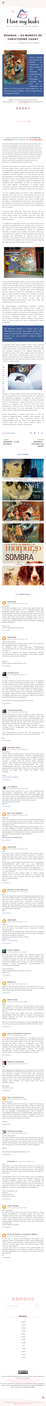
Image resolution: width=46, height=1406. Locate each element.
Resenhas (36, 43)
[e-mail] (32, 1299)
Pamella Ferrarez (15, 1062)
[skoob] (28, 1299)
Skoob (16, 102)
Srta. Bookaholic (15, 1097)
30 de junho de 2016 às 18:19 (17, 849)
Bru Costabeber (14, 813)
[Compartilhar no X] (31, 433)
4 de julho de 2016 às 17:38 (17, 1063)
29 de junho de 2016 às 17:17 (17, 674)
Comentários (10, 433)
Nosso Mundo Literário (10, 777)
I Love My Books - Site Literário (27, 1402)
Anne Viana (12, 1000)
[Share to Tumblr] (42, 433)
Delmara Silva (14, 747)
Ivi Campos (12, 787)
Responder (6, 630)
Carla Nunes (13, 1206)
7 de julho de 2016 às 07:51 (17, 1236)
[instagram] (13, 1299)
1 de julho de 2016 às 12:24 (17, 921)
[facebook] (17, 1299)
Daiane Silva (13, 673)
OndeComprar (23, 104)
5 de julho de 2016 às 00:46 (17, 1133)
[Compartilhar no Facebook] (35, 433)
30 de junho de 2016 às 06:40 (17, 749)
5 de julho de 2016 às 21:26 (25, 1161)
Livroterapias (12, 940)
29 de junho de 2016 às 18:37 (17, 712)
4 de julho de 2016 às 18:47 (17, 1099)
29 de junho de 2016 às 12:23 (17, 639)
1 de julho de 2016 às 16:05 (17, 952)
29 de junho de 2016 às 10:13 (17, 603)
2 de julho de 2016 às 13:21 (17, 1035)
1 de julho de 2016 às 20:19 (17, 984)
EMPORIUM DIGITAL (27, 1403)
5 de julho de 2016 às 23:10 (17, 1208)
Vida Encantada (21, 121)
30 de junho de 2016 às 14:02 (17, 815)
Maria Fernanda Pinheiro (19, 1033)
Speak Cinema (13, 950)
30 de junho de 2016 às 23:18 (17, 891)
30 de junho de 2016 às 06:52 (17, 788)
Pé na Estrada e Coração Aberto (22, 1234)
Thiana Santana (14, 710)
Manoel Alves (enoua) (17, 890)
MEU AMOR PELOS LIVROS (11, 802)
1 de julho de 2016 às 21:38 (17, 1001)
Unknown (11, 602)
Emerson (11, 982)
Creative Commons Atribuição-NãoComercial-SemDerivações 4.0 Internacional (23, 1381)
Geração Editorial (25, 43)
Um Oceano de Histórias (12, 837)
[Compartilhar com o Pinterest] (38, 433)
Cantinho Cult (7, 1088)
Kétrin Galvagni (15, 1131)
